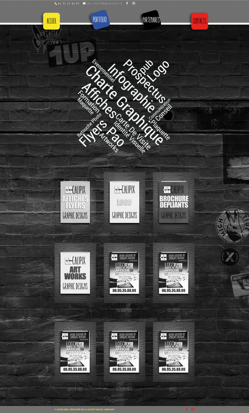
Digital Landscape (105, 409)
